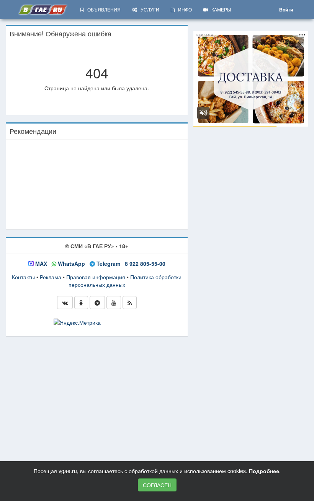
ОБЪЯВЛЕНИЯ (102, 9)
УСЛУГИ (148, 9)
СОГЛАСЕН (157, 485)
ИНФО (183, 9)
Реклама (50, 277)
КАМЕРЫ (219, 9)
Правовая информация (95, 277)
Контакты (23, 277)
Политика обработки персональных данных (125, 280)
